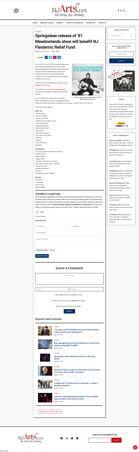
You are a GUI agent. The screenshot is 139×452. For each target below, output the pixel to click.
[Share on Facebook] (46, 57)
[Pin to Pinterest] (54, 57)
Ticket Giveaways (74, 23)
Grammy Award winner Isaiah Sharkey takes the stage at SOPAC (120, 163)
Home (35, 23)
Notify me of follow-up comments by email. (69, 301)
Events (59, 23)
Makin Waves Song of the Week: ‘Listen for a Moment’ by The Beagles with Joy (121, 143)
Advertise (90, 23)
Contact (102, 23)
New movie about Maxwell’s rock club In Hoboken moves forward (119, 197)
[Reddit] (77, 438)
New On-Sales (47, 23)
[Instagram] (124, 11)
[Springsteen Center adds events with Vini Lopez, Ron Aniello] (45, 357)
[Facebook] (118, 11)
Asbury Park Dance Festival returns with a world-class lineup (121, 207)
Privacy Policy (4, 451)
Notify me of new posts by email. (69, 306)
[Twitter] (121, 11)
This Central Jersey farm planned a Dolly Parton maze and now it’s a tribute (121, 152)
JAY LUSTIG (45, 51)
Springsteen (56, 411)
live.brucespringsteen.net (57, 89)
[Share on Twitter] (50, 57)
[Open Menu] (16, 11)
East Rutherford (44, 411)
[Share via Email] (59, 57)
